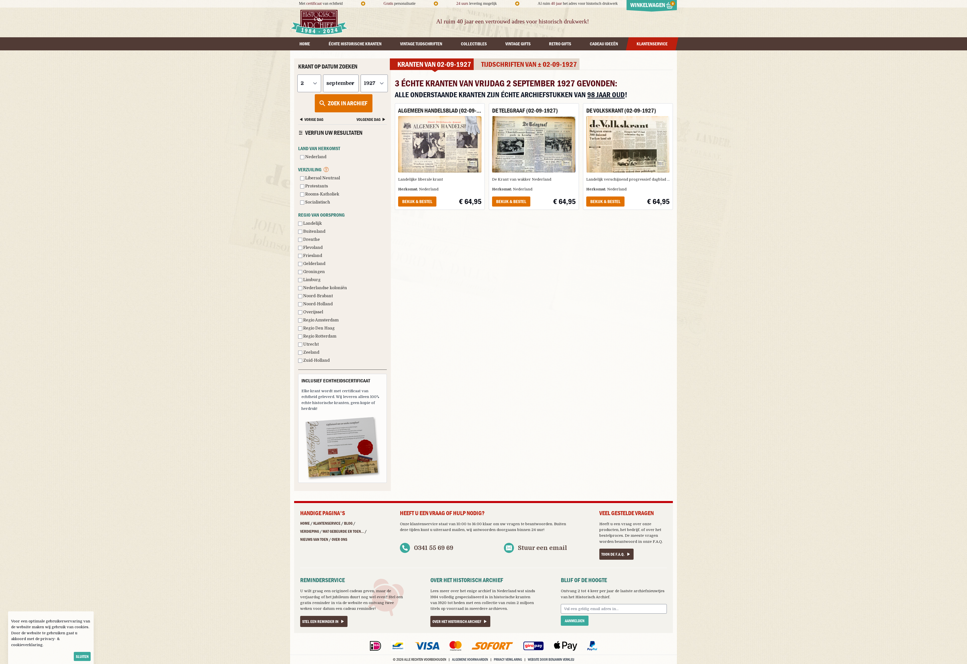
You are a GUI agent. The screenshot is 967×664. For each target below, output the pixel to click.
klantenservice (424, 524)
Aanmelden (574, 620)
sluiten (82, 656)
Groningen (313, 272)
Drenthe (311, 239)
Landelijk (312, 223)
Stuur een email (542, 547)
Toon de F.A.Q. (613, 554)
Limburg (311, 280)
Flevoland (312, 247)
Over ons (339, 539)
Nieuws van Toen (314, 539)
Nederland (315, 157)
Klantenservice (326, 523)
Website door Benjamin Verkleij (551, 659)
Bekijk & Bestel (417, 201)
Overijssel (312, 312)
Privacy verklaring (508, 659)
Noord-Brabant (317, 296)
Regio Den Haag (318, 328)
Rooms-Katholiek (321, 194)
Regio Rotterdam (319, 336)
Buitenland (313, 231)
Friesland (312, 255)
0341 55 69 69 (433, 547)
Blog (348, 523)
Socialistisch (317, 202)
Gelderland (313, 263)
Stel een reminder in (320, 621)
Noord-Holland (317, 304)
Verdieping (309, 531)
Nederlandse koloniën (324, 288)
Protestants (316, 186)
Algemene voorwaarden (470, 659)
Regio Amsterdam (320, 320)
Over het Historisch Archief (456, 621)
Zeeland (310, 352)
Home (305, 523)
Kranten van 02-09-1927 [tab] (434, 64)
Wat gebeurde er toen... (343, 531)
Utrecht (310, 344)
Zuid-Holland (316, 360)
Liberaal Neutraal (322, 178)
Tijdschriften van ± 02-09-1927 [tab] (529, 64)
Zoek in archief (347, 103)
